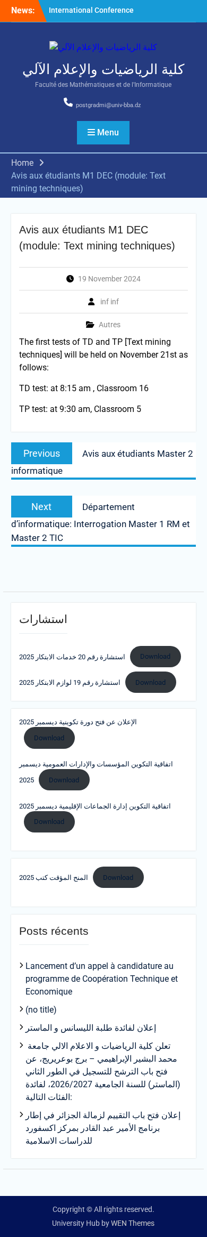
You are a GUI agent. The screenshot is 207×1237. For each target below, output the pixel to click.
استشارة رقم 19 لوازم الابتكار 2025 (69, 682)
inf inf (109, 301)
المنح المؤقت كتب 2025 (53, 878)
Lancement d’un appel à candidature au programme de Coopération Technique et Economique (101, 979)
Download (155, 656)
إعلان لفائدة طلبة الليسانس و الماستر (90, 1028)
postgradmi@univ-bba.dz (108, 105)
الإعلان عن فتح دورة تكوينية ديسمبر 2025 (78, 722)
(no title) (41, 1010)
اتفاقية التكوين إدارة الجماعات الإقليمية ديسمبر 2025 (95, 806)
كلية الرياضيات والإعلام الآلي (103, 69)
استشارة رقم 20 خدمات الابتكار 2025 (72, 656)
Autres (109, 324)
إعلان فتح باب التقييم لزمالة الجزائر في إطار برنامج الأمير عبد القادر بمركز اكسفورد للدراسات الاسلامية (102, 1128)
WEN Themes (132, 1223)
